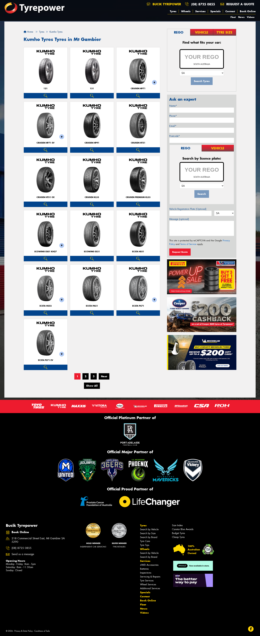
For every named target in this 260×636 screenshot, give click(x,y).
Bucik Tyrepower (166, 4)
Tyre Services (146, 580)
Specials (215, 11)
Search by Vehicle (149, 529)
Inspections (145, 572)
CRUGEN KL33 (92, 197)
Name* (173, 105)
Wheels (185, 11)
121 (45, 88)
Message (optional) (179, 219)
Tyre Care (145, 541)
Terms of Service (188, 244)
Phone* (173, 115)
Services (200, 11)
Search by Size (148, 533)
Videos (250, 17)
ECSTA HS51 (138, 251)
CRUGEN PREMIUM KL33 (138, 197)
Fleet (233, 17)
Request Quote (180, 252)
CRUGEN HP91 (92, 143)
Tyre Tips (144, 545)
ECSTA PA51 (92, 306)
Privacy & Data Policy (23, 631)
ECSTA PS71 (138, 306)
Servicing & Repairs (150, 576)
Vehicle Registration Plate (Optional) (187, 209)
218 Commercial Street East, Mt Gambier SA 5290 (38, 540)
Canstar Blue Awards (182, 529)
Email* (172, 126)
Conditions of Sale (42, 631)
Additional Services (150, 588)
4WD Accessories (149, 565)
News (241, 17)
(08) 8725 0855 (203, 4)
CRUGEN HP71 (138, 88)
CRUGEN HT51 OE (45, 197)
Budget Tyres (178, 533)
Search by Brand (148, 537)
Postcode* (174, 136)
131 (92, 88)
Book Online (248, 11)
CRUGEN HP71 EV (45, 143)
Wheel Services (148, 584)
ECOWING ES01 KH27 (45, 251)
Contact (230, 11)
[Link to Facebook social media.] (251, 629)
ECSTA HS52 (46, 306)
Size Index (177, 525)
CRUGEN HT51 (138, 143)
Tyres (173, 11)
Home (29, 31)
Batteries (144, 568)
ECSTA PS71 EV (45, 360)
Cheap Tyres (178, 537)
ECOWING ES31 (92, 251)
